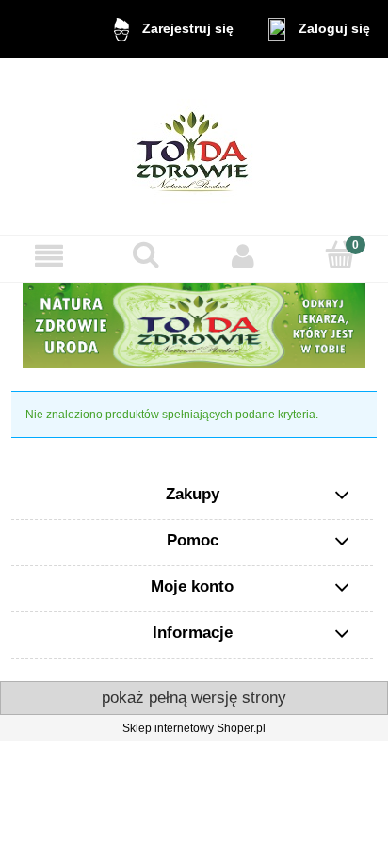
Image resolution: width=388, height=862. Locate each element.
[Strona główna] (194, 146)
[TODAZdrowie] (194, 325)
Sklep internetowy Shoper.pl (194, 728)
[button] (48, 256)
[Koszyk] (339, 255)
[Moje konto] (242, 256)
